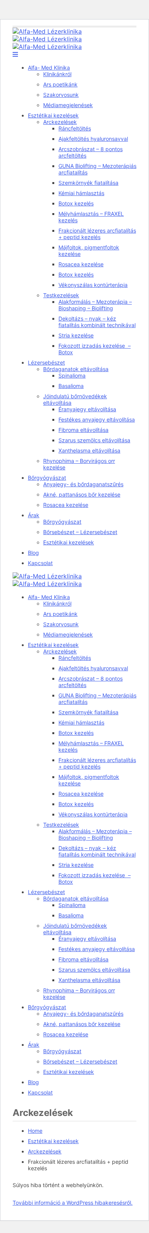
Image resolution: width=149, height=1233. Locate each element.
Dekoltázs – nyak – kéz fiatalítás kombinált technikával (97, 321)
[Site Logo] (47, 31)
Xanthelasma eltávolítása (89, 450)
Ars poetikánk (60, 84)
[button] (15, 54)
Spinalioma (72, 375)
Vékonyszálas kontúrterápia (93, 285)
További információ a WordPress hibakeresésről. (73, 1202)
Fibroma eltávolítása (83, 430)
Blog (33, 552)
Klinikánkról (57, 74)
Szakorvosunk (61, 94)
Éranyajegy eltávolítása (87, 409)
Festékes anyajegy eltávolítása (96, 419)
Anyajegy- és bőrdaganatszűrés (83, 484)
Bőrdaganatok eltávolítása (76, 369)
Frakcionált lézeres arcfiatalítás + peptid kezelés (97, 233)
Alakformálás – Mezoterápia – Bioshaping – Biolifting (95, 304)
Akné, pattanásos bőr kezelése (81, 494)
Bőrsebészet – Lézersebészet (80, 532)
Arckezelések (60, 122)
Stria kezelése (76, 335)
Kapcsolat (40, 563)
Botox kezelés (76, 203)
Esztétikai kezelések (53, 115)
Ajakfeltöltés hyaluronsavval (93, 138)
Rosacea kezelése (81, 264)
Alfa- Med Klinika (49, 67)
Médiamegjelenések (68, 105)
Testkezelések (61, 295)
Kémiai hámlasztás (81, 193)
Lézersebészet (46, 362)
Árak (33, 515)
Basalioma (71, 386)
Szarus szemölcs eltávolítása (94, 440)
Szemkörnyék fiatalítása (88, 182)
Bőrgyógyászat (47, 477)
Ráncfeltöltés (74, 128)
